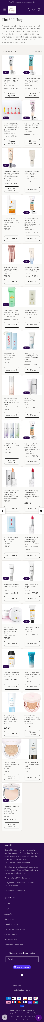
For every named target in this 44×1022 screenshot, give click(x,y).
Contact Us (9, 919)
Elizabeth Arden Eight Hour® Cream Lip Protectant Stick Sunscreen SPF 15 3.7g (11, 493)
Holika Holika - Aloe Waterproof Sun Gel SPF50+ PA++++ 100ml (11, 312)
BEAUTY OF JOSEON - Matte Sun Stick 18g (31, 311)
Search (7, 904)
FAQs (7, 909)
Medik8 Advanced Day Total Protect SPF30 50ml (31, 586)
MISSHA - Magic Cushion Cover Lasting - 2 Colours (11, 764)
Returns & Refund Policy (15, 929)
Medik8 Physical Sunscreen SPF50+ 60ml (30, 400)
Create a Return (11, 934)
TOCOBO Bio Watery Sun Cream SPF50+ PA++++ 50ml (10, 355)
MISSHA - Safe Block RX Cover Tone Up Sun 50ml (31, 764)
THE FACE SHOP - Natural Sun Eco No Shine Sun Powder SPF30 (10, 630)
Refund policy (20, 1013)
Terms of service (16, 1016)
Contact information (23, 1020)
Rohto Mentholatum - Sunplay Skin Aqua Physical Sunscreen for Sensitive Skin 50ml (11, 718)
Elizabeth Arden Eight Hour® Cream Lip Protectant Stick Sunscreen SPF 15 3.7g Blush (31, 541)
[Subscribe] (36, 959)
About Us (8, 914)
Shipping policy (29, 1016)
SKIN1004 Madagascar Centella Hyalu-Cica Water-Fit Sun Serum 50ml (31, 356)
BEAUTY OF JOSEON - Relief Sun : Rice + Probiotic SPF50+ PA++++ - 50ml (31, 173)
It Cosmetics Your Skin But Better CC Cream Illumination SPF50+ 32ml (32, 126)
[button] (4, 9)
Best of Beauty (20, 1010)
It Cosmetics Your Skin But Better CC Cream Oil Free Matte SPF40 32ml (32, 81)
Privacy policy (31, 1013)
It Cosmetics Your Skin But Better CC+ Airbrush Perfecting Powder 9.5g (11, 809)
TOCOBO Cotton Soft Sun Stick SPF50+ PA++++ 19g (11, 539)
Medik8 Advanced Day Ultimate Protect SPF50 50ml (11, 586)
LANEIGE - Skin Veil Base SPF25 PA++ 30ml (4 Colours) (11, 445)
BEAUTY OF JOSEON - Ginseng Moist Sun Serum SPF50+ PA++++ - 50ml (11, 401)
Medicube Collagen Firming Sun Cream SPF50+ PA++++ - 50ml (11, 269)
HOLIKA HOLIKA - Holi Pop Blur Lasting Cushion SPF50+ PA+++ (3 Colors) (32, 718)
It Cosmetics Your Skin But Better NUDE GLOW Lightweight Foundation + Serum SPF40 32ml (12, 174)
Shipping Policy (11, 924)
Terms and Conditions (14, 945)
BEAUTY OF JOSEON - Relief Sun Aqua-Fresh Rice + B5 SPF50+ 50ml (32, 269)
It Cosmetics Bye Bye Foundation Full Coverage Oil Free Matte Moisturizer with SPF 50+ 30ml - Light (32, 447)
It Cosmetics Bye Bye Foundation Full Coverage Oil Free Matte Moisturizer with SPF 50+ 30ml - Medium (32, 223)
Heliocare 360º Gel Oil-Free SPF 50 (32, 628)
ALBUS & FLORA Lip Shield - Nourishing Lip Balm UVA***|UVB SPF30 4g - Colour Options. (11, 127)
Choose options (11, 94)
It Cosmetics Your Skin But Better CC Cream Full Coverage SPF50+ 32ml (11, 81)
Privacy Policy (11, 940)
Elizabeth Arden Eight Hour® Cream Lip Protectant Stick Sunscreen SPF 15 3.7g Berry (31, 494)
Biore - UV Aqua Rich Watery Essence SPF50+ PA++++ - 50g (32, 674)
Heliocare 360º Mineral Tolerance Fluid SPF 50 (11, 673)
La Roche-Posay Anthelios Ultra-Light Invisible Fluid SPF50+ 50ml (11, 221)
